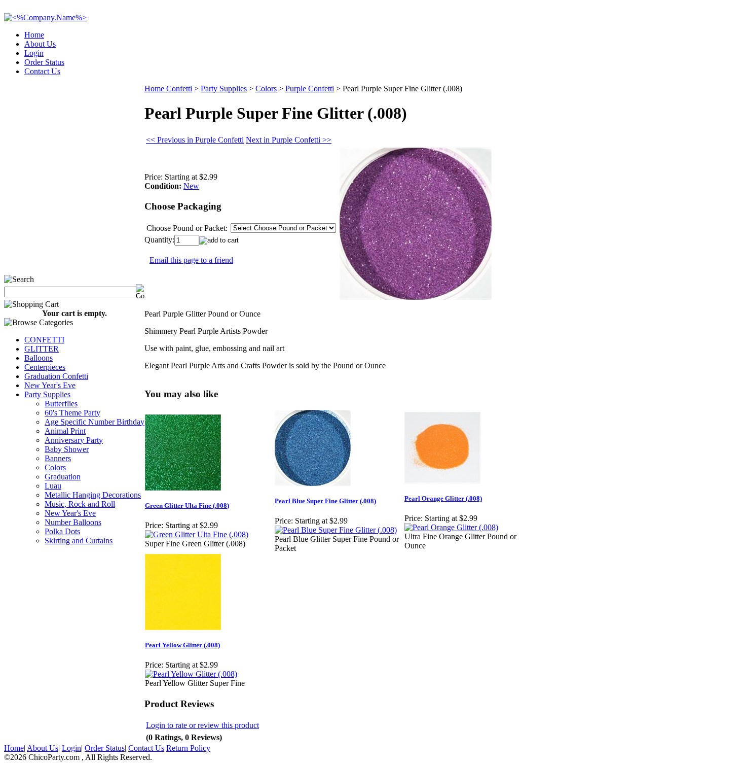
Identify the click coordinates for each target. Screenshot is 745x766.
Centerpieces (44, 367)
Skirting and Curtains (79, 540)
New (191, 186)
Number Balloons (73, 522)
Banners (58, 458)
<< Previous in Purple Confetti (195, 139)
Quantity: (159, 239)
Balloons (38, 358)
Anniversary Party (74, 440)
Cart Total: (705, 68)
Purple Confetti (309, 88)
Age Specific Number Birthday (94, 421)
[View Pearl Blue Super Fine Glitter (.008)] (336, 530)
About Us (40, 44)
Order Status (44, 62)
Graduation (63, 476)
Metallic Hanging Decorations (93, 495)
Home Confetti (168, 88)
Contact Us (42, 71)
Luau (53, 485)
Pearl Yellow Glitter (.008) (182, 645)
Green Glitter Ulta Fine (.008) (187, 505)
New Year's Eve (50, 385)
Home (34, 34)
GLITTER (41, 348)
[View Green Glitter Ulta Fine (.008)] (196, 534)
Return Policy (188, 748)
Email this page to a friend (191, 260)
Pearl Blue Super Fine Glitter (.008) (325, 501)
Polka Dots (62, 531)
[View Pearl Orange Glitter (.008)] (451, 527)
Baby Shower (67, 449)
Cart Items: (649, 68)
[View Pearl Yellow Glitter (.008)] (191, 674)
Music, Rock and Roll (80, 504)
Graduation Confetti (56, 376)
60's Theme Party (72, 412)
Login (34, 53)
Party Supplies (47, 394)
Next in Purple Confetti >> (288, 139)
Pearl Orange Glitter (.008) (443, 498)
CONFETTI (44, 339)
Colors (55, 467)
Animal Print (65, 431)
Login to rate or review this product (202, 725)
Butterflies (61, 403)
